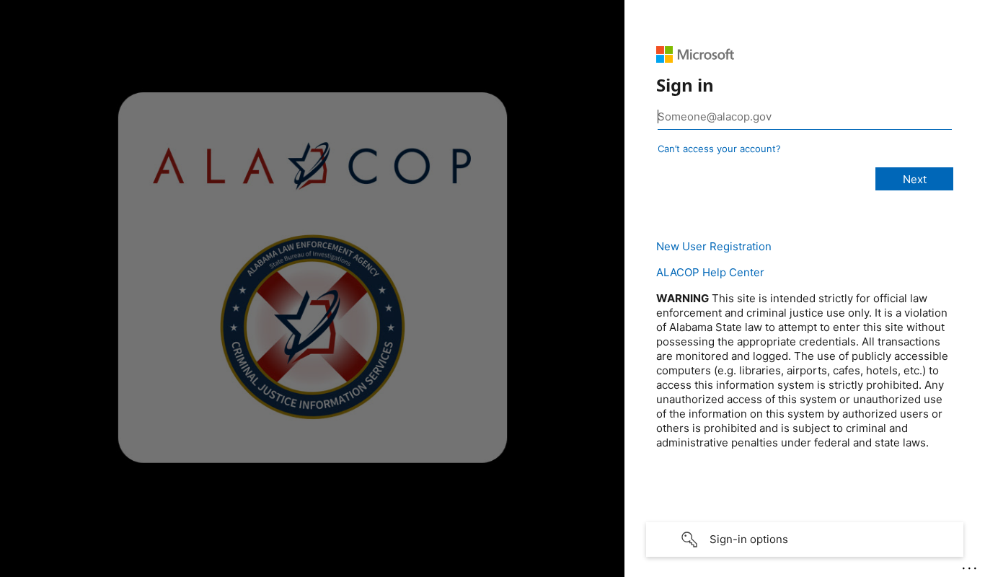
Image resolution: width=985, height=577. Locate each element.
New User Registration (714, 246)
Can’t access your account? (719, 148)
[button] (804, 539)
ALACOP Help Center (710, 272)
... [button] (970, 565)
